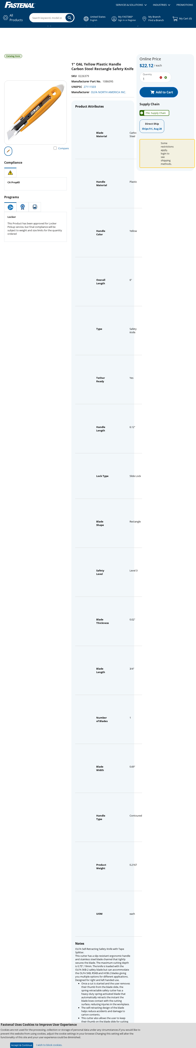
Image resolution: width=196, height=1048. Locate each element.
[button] (131, 5)
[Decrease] (160, 77)
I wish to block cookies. (49, 1045)
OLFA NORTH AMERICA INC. (108, 92)
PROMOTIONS (184, 5)
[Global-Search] (69, 18)
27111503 (90, 87)
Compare (63, 148)
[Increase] (165, 77)
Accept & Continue (21, 1045)
